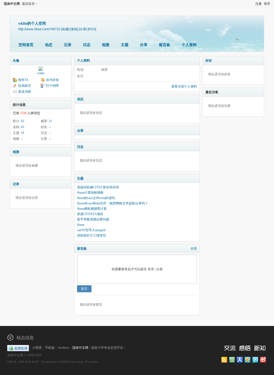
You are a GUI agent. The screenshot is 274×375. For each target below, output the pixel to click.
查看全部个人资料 (184, 86)
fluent (80, 225)
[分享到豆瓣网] (232, 360)
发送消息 (24, 91)
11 (50, 121)
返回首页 (28, 4)
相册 (105, 45)
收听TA (23, 80)
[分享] (83, 29)
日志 (86, 45)
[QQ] (18, 348)
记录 (67, 45)
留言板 (164, 45)
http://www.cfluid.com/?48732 (39, 29)
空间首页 (25, 45)
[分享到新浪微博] (263, 360)
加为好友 (52, 80)
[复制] (74, 29)
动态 (48, 45)
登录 (267, 4)
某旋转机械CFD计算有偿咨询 (98, 187)
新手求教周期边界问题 (93, 219)
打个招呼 (52, 86)
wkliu (40, 73)
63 (22, 121)
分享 (143, 45)
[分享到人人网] (240, 360)
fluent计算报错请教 (90, 192)
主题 (124, 45)
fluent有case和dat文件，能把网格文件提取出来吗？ (112, 203)
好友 (209, 60)
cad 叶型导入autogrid (91, 230)
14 (22, 133)
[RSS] (92, 29)
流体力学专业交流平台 (107, 348)
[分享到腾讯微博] (255, 360)
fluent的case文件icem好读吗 (96, 198)
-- (50, 127)
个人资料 (189, 45)
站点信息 (25, 337)
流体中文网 (12, 4)
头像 (16, 60)
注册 (258, 4)
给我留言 (24, 86)
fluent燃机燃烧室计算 (92, 209)
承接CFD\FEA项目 (90, 214)
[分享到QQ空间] (248, 360)
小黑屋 (37, 348)
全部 (194, 248)
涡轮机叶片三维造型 (91, 235)
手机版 (50, 348)
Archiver (63, 348)
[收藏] (65, 29)
